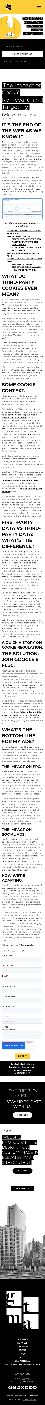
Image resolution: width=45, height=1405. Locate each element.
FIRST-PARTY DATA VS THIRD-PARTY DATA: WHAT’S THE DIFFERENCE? (27, 242)
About (22, 1350)
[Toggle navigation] (39, 6)
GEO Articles (22, 1361)
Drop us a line (28, 945)
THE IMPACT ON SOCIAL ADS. (26, 267)
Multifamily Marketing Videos (22, 1364)
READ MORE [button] (22, 1171)
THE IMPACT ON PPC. (22, 264)
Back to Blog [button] (23, 1188)
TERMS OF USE (14, 1400)
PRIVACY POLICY (29, 1400)
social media (11, 923)
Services (22, 1343)
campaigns (35, 902)
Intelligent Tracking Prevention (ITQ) (20, 480)
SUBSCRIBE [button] (22, 1115)
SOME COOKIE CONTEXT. (19, 236)
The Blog (22, 1357)
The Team (22, 1346)
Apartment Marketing (22, 1067)
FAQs (23, 1354)
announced (22, 598)
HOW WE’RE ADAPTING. (24, 270)
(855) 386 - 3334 (22, 1374)
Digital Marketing (16, 74)
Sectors (23, 1339)
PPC (39, 920)
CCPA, (28, 434)
